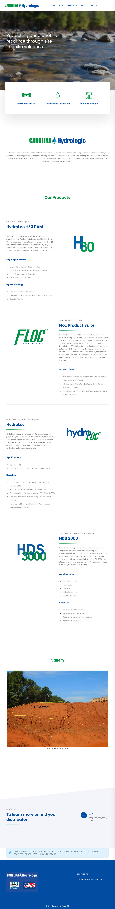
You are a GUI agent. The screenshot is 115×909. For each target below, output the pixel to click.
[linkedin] (109, 5)
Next (111, 708)
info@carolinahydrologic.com (91, 879)
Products (72, 5)
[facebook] (105, 5)
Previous (3, 708)
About (61, 5)
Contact (95, 5)
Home (53, 5)
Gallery (84, 5)
